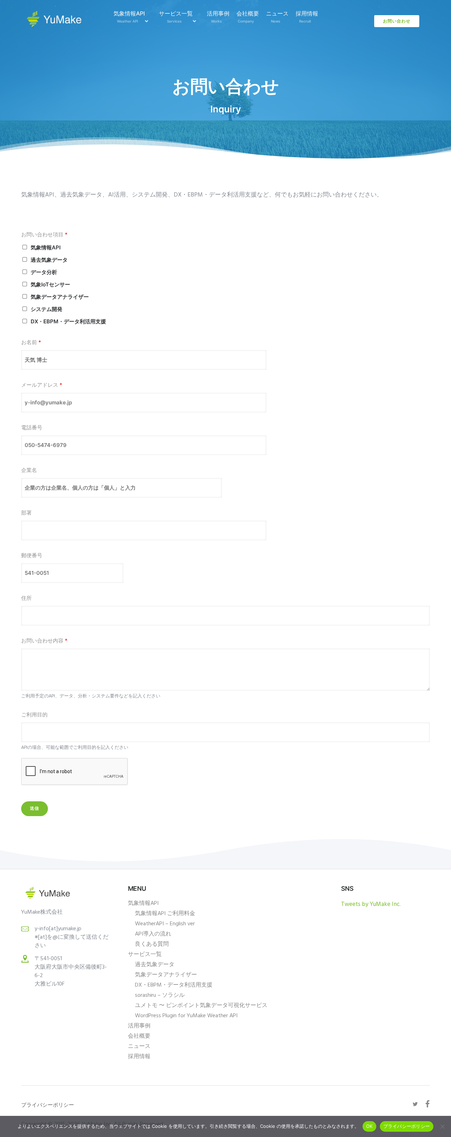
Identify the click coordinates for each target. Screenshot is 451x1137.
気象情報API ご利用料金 (165, 913)
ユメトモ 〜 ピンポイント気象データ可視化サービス (201, 1005)
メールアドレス (41, 384)
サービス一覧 (176, 16)
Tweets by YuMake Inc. (371, 904)
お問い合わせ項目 (44, 234)
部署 (26, 512)
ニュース (277, 16)
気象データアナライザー (60, 296)
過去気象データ (49, 259)
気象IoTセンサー (50, 284)
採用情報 (307, 16)
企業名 (29, 470)
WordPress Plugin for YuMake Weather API (186, 1015)
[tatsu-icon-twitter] (416, 1104)
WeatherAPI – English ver (165, 923)
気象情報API (129, 16)
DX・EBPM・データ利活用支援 (68, 321)
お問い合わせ (396, 21)
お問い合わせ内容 (44, 640)
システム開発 (46, 309)
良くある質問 (152, 944)
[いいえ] (442, 1126)
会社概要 (247, 16)
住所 (26, 598)
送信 (34, 808)
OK (369, 1126)
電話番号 (31, 427)
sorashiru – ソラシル (160, 995)
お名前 (31, 342)
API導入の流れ (153, 934)
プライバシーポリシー (406, 1126)
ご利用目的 (34, 714)
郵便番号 (31, 555)
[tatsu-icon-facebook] (427, 1104)
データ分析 (44, 272)
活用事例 (218, 16)
